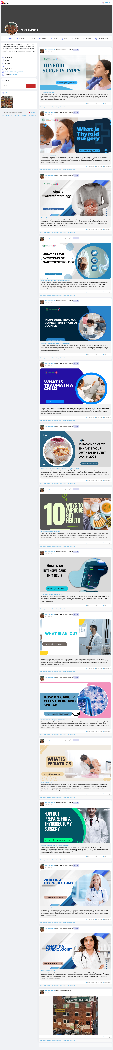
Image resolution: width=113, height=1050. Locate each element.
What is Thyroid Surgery (48, 155)
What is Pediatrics (46, 782)
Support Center (32, 115)
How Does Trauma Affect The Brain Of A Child (55, 343)
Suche (30, 86)
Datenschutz (16, 115)
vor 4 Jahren (48, 428)
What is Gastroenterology (49, 218)
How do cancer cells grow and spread (53, 720)
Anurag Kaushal (30, 29)
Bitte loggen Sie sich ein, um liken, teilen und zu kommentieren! (57, 107)
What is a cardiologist (48, 971)
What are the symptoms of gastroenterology (55, 280)
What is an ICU (45, 657)
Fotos (6, 93)
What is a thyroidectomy (49, 908)
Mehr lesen (19, 54)
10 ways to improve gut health (50, 531)
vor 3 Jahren (48, 51)
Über (3, 115)
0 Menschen (14, 75)
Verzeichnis (4, 116)
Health (76, 50)
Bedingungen (8, 115)
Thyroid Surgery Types (48, 92)
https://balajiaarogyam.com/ (14, 72)
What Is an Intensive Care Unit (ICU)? (52, 594)
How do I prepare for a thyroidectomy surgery (55, 845)
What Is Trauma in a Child (49, 406)
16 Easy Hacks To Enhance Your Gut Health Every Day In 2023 (60, 469)
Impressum (23, 115)
